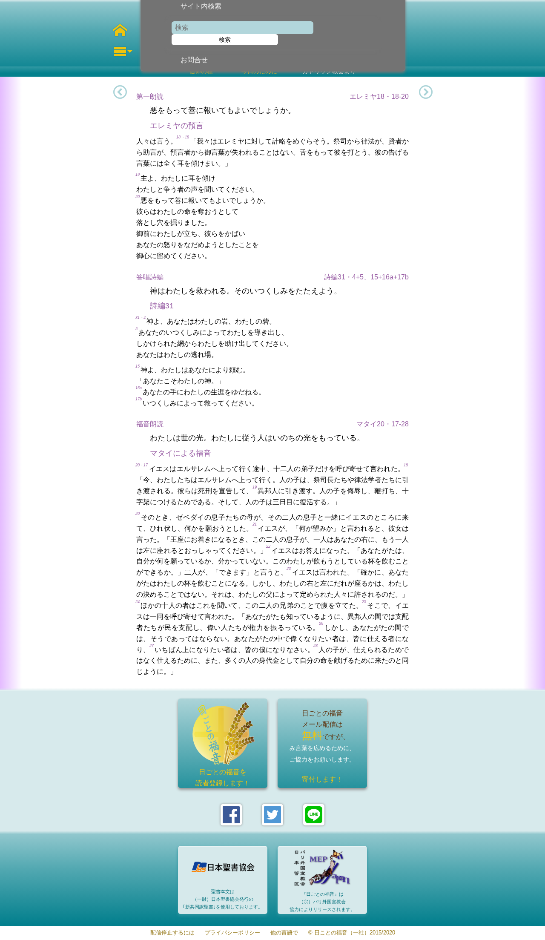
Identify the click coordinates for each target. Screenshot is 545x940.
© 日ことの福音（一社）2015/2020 (351, 933)
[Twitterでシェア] (272, 814)
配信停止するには (172, 933)
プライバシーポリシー (232, 933)
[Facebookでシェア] (231, 814)
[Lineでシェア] (313, 814)
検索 (225, 39)
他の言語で (284, 933)
